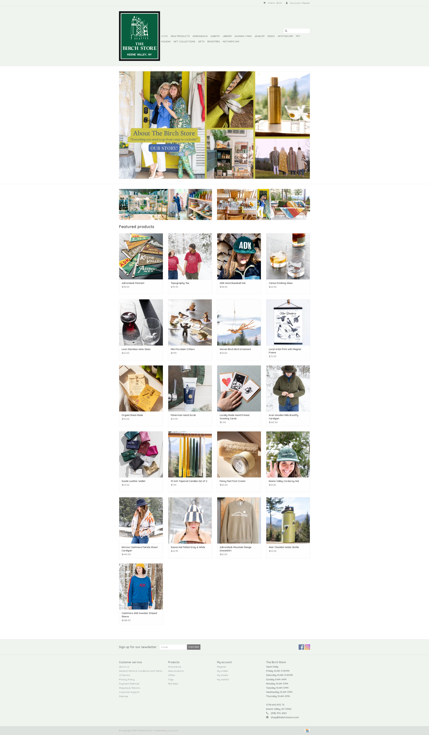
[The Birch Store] (139, 36)
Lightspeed (172, 730)
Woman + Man (243, 36)
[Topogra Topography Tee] (190, 256)
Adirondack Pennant (133, 283)
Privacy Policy (127, 679)
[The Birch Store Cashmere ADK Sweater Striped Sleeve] (141, 586)
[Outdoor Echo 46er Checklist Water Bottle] (288, 520)
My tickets (222, 675)
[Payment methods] (306, 730)
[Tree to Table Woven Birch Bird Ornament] (239, 322)
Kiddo (271, 36)
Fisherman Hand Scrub (183, 415)
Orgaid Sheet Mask (132, 415)
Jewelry (259, 36)
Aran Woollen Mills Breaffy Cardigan (283, 417)
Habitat (215, 36)
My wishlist (223, 679)
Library (227, 36)
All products (174, 666)
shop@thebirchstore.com (285, 717)
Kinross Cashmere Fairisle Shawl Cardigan (140, 549)
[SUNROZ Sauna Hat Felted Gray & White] (190, 520)
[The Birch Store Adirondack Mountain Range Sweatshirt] (239, 520)
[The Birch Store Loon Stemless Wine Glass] (141, 322)
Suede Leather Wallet (133, 481)
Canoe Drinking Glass (281, 283)
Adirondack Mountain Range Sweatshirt (235, 549)
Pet (298, 36)
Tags (171, 679)
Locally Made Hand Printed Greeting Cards (234, 417)
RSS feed (173, 683)
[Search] (285, 31)
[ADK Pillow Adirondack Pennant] (141, 256)
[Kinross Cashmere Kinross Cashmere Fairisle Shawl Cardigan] (141, 520)
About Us (124, 666)
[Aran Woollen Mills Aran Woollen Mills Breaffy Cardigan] (288, 388)
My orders (222, 670)
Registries (213, 41)
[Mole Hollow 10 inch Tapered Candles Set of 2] (190, 454)
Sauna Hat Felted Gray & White (188, 547)
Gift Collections (184, 41)
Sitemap (123, 696)
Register (221, 666)
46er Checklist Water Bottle (284, 547)
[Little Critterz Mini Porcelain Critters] (190, 322)
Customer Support (129, 692)
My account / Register (299, 3)
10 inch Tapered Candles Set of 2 (189, 481)
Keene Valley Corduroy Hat (284, 481)
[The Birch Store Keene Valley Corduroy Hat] (288, 454)
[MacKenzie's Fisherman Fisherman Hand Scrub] (190, 388)
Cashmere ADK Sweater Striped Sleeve (139, 615)
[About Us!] (214, 125)
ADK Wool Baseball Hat (233, 283)
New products (176, 670)
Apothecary (285, 36)
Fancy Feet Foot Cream (233, 481)
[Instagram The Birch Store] (307, 647)
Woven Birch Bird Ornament (235, 349)
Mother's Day (231, 41)
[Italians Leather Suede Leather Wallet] (141, 454)
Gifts (201, 41)
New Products (180, 36)
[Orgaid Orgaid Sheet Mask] (141, 388)
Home (164, 36)
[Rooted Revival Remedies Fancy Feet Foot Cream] (239, 454)
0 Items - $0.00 (274, 3)
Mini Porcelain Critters (183, 349)
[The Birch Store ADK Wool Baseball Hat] (239, 256)
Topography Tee (180, 283)
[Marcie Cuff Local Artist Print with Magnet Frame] (288, 322)
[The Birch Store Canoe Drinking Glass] (288, 256)
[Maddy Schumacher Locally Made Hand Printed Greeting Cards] (239, 388)
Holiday (166, 41)
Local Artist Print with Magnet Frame (285, 351)
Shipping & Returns (129, 687)
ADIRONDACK (200, 36)
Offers (171, 675)
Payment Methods (129, 683)
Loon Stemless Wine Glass (136, 349)
